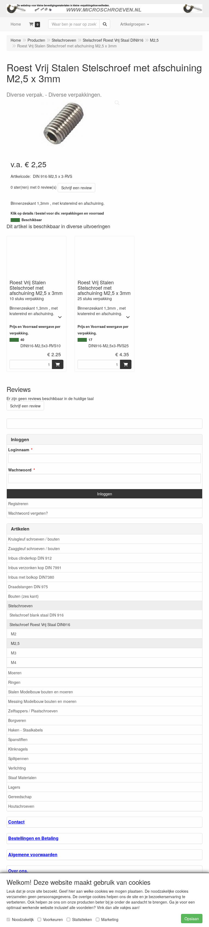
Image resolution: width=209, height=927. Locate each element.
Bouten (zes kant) (23, 596)
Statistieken (82, 919)
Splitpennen (18, 758)
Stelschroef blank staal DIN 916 (37, 615)
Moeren (14, 672)
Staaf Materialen (22, 777)
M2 (13, 633)
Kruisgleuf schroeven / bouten (34, 539)
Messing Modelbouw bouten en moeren (42, 701)
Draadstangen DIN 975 (28, 586)
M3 (13, 652)
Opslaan (192, 918)
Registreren (18, 503)
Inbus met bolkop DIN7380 (31, 577)
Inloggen (104, 493)
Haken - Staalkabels (25, 730)
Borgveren (17, 720)
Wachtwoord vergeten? (28, 513)
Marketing (109, 919)
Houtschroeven (21, 806)
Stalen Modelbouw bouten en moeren (40, 691)
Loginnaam (18, 449)
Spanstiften (17, 739)
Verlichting (17, 768)
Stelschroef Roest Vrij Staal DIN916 (40, 624)
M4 (13, 662)
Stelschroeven (20, 605)
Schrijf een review (76, 187)
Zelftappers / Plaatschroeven (33, 710)
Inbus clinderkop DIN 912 (30, 558)
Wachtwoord (20, 469)
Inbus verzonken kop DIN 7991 (35, 567)
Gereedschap (20, 796)
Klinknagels (18, 749)
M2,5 (15, 643)
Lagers (14, 787)
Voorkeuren (53, 919)
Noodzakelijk (23, 919)
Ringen (14, 682)
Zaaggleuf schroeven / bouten (34, 548)
